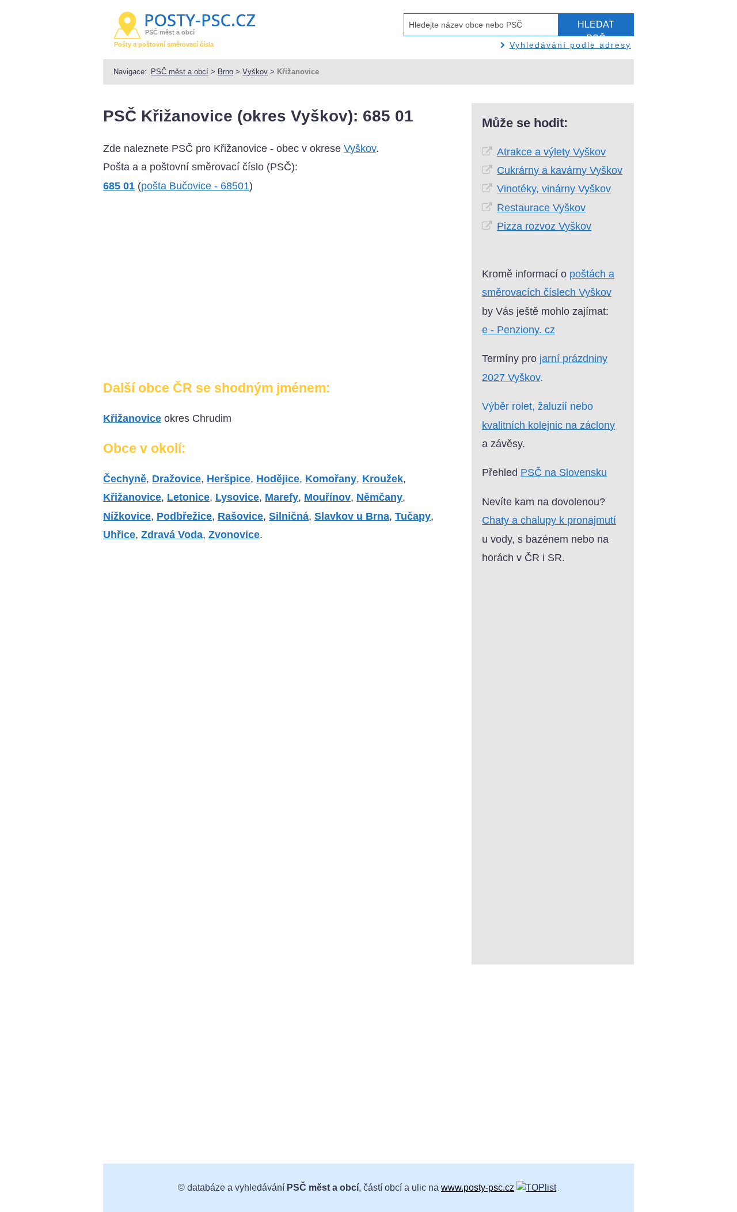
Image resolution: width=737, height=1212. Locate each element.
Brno (225, 71)
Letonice (188, 497)
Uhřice (119, 534)
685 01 (119, 186)
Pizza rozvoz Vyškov (544, 226)
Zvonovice (234, 534)
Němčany (379, 497)
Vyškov (255, 71)
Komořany (330, 479)
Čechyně (124, 479)
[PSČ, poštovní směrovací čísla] (536, 1187)
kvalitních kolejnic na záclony (548, 425)
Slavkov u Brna (351, 516)
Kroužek (382, 479)
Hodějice (277, 479)
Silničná (289, 516)
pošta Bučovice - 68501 (195, 186)
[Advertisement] (189, 291)
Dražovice (176, 479)
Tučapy (413, 516)
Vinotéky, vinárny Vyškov (554, 189)
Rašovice (240, 516)
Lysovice (237, 497)
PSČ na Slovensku (564, 472)
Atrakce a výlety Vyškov (551, 152)
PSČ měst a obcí (179, 71)
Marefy (281, 497)
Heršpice (228, 479)
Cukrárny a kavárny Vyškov (559, 170)
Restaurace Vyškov (541, 208)
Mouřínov (327, 497)
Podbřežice (184, 516)
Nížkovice (127, 516)
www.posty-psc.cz (477, 1187)
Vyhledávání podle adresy (570, 44)
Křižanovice (132, 418)
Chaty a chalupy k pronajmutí (549, 520)
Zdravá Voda (172, 534)
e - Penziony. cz (518, 330)
